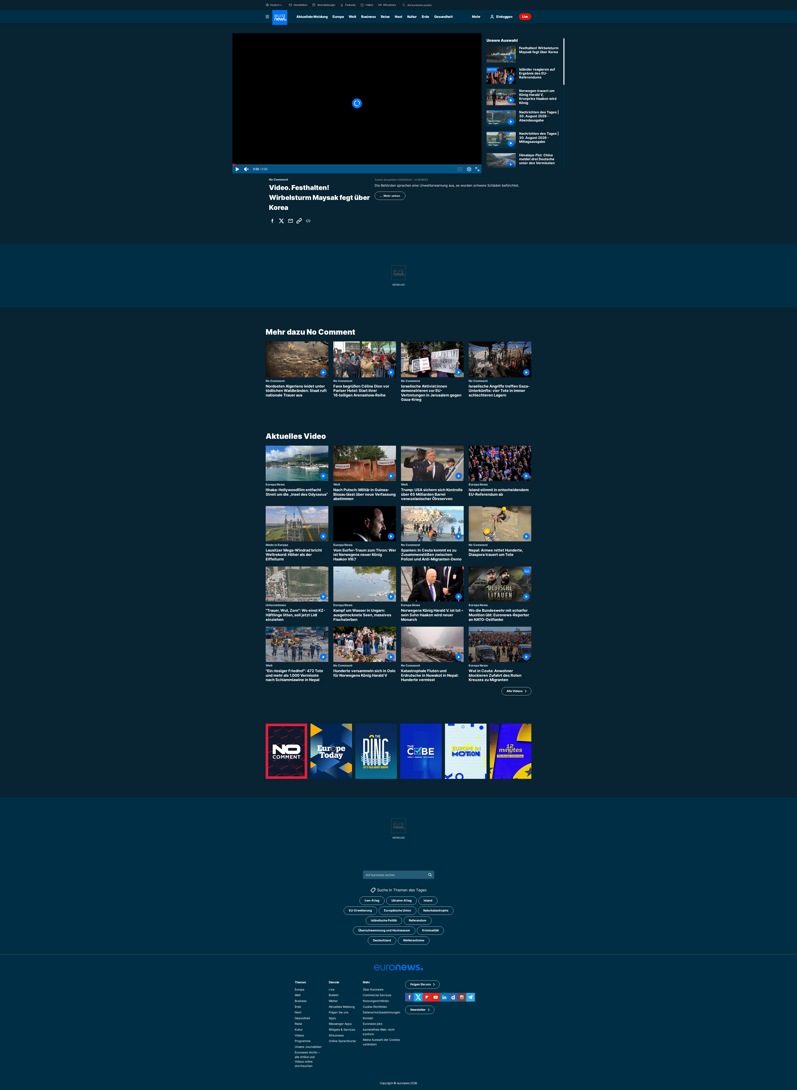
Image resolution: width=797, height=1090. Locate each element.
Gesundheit (443, 17)
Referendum (417, 920)
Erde (425, 17)
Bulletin (334, 995)
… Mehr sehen (390, 195)
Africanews (336, 1035)
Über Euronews (373, 989)
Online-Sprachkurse (342, 1041)
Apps (332, 1018)
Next (398, 17)
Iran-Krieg (372, 900)
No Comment (275, 380)
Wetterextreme (413, 940)
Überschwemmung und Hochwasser (384, 930)
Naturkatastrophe (435, 910)
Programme (302, 1041)
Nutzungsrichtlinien (376, 1001)
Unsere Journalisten (308, 1046)
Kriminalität (430, 930)
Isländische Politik (384, 920)
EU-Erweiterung (360, 910)
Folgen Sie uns (338, 1012)
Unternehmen (276, 605)
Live (525, 16)
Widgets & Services (342, 1029)
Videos (299, 1035)
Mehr (366, 982)
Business (368, 17)
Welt (352, 17)
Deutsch (274, 4)
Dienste (334, 982)
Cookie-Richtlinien (375, 1006)
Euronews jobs (372, 1024)
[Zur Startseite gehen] (279, 17)
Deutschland (382, 940)
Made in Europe (277, 544)
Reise (385, 17)
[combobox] (425, 5)
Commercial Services (377, 995)
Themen (300, 982)
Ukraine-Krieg (401, 900)
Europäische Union (397, 910)
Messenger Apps (340, 1024)
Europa (338, 17)
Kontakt (368, 1018)
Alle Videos (515, 691)
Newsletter (418, 1010)
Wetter (333, 1001)
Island (428, 900)
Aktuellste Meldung (312, 17)
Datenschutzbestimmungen (381, 1012)
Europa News (275, 484)
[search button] (404, 5)
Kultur (412, 17)
